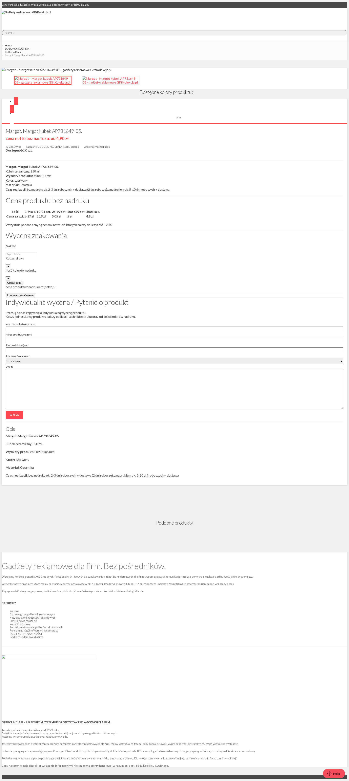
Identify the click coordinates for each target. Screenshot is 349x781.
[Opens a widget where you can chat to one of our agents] (334, 774)
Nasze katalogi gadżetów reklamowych (33, 617)
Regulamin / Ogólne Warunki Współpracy (34, 630)
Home (8, 45)
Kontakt (14, 611)
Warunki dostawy (20, 624)
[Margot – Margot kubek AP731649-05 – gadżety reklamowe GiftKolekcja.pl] (42, 80)
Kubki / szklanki (13, 51)
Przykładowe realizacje (23, 620)
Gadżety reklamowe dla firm (26, 637)
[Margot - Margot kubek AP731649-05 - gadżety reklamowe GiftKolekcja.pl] (111, 80)
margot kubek (102, 146)
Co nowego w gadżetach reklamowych (32, 614)
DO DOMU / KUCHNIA (17, 48)
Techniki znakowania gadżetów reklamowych (36, 627)
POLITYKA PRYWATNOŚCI (26, 633)
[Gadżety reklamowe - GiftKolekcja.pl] (26, 17)
